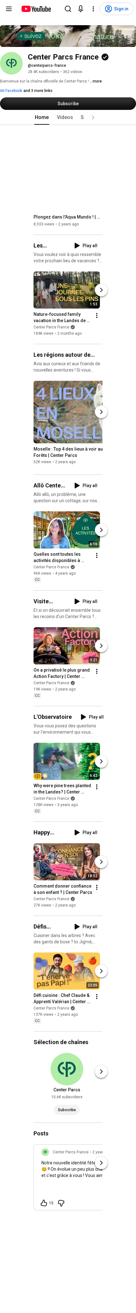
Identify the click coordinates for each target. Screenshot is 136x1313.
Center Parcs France (51, 327)
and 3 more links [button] (38, 90)
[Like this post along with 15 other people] (44, 1203)
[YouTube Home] (35, 9)
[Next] (101, 290)
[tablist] (68, 117)
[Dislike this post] (61, 1203)
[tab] (41, 117)
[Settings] (93, 9)
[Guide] (9, 9)
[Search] (68, 9)
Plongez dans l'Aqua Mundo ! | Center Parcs (68, 216)
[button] (93, 117)
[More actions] (96, 315)
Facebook (13, 90)
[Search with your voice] (80, 9)
